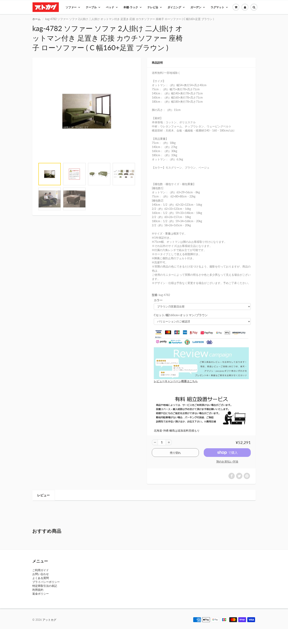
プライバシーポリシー (46, 581)
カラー (158, 300)
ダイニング (174, 7)
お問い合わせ (40, 574)
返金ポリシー (40, 593)
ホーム (36, 19)
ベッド (110, 7)
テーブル (91, 7)
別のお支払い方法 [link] (227, 461)
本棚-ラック (130, 7)
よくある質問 (40, 578)
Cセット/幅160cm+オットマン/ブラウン (181, 315)
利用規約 (37, 589)
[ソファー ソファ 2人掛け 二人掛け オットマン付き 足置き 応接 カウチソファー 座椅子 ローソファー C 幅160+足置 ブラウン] (86, 111)
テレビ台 (152, 7)
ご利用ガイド (40, 570)
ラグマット (217, 7)
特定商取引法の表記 (44, 585)
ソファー (71, 7)
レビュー (43, 495)
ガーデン (195, 7)
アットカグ (49, 619)
